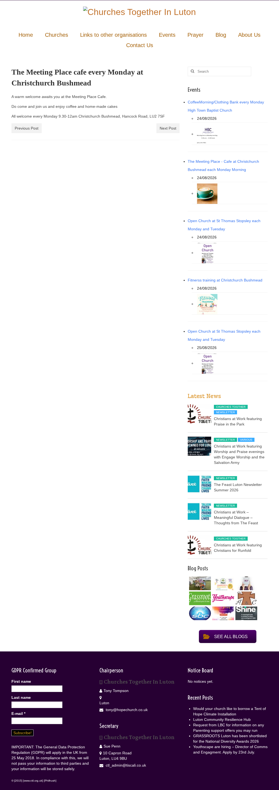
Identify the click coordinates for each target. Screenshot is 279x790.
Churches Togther (230, 406)
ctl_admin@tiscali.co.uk (125, 765)
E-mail (18, 713)
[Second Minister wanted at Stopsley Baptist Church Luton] (199, 613)
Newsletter (225, 412)
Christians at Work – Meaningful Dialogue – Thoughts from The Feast (236, 517)
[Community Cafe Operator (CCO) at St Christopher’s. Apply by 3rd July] (245, 598)
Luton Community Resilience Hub (222, 719)
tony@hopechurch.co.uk (126, 710)
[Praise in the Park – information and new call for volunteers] (222, 613)
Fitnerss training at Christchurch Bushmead (225, 280)
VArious (246, 439)
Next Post (168, 128)
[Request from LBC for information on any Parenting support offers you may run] (245, 583)
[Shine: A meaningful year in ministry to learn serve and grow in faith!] (245, 613)
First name (21, 681)
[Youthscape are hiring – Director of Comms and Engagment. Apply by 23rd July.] (222, 598)
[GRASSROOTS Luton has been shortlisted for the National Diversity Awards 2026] (199, 598)
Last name (21, 697)
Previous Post (26, 128)
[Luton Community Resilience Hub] (222, 583)
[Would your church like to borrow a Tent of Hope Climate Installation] (199, 583)
